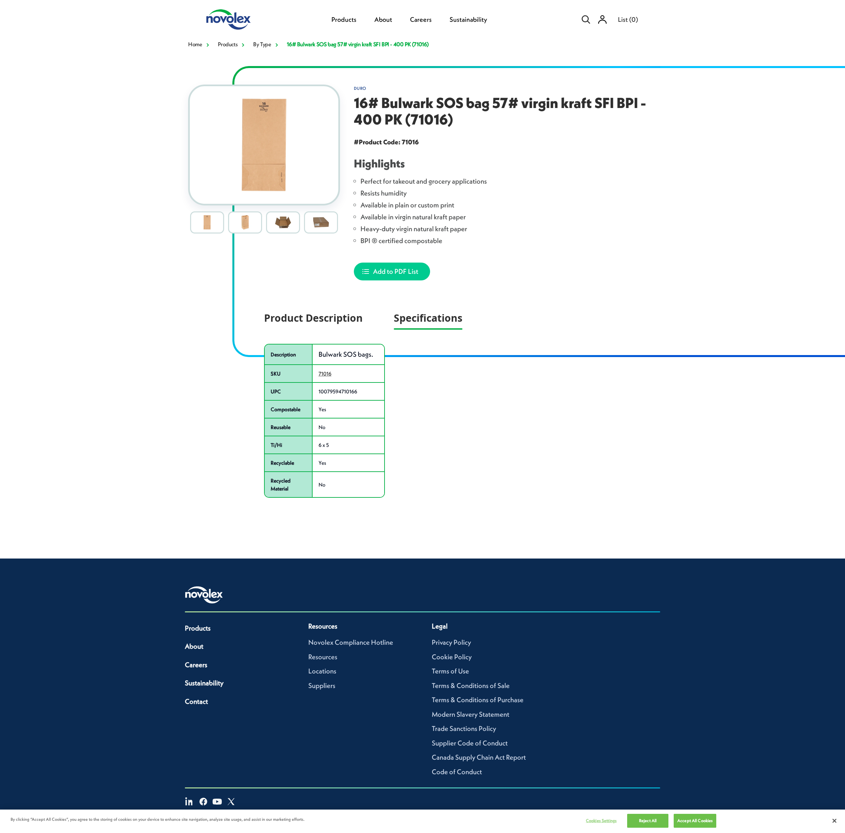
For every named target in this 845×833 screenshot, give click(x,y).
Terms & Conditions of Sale (471, 685)
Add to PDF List (395, 271)
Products (343, 19)
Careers (421, 19)
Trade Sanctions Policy (464, 728)
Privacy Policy (451, 642)
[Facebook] (203, 801)
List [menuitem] (628, 19)
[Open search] (586, 19)
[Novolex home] (204, 594)
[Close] (834, 821)
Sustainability (468, 19)
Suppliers (321, 685)
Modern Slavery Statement (470, 714)
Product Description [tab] (313, 318)
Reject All (648, 820)
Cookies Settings (601, 820)
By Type (262, 44)
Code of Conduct (457, 771)
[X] (231, 801)
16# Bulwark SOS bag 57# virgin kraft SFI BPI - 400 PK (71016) (358, 44)
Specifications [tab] (428, 318)
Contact (196, 701)
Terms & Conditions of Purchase (478, 699)
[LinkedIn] (189, 801)
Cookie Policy (452, 656)
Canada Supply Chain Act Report (479, 757)
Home (195, 44)
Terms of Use (450, 671)
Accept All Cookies (695, 820)
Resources (322, 656)
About (383, 19)
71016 (325, 373)
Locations (322, 671)
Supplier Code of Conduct (470, 743)
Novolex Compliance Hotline (350, 642)
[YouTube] (217, 801)
